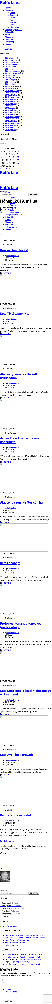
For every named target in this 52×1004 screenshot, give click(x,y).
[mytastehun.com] (8, 926)
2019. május (10, 106)
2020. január (10, 88)
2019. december (12, 90)
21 (4, 163)
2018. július (10, 127)
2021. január (10, 62)
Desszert (14, 15)
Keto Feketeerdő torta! (30, 957)
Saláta (12, 25)
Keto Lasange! (10, 563)
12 (18, 157)
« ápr (2, 169)
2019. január (10, 114)
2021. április (10, 58)
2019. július (10, 101)
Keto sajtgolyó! (11, 945)
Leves (12, 17)
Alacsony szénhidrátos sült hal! (22, 502)
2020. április (10, 82)
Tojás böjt (9, 32)
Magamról (9, 37)
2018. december (12, 117)
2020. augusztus (12, 73)
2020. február (11, 86)
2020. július (10, 75)
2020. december (12, 64)
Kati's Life (9, 2)
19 (18, 160)
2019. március (11, 110)
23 (10, 163)
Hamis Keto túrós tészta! (30, 964)
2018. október (11, 121)
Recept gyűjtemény (13, 29)
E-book (8, 34)
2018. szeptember (13, 123)
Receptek (9, 10)
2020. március (11, 84)
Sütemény (14, 27)
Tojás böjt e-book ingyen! (31, 954)
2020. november (12, 67)
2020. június (10, 77)
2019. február (11, 112)
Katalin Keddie (13, 256)
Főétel (12, 12)
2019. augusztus (12, 99)
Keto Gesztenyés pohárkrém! (17, 940)
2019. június (10, 103)
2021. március (11, 60)
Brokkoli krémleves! (14, 250)
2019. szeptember (13, 97)
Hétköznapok (11, 42)
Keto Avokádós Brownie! (17, 755)
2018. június (10, 130)
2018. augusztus (12, 125)
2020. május (10, 80)
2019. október (11, 95)
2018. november (12, 119)
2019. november (12, 93)
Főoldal (8, 8)
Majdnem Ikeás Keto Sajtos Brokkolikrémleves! (25, 938)
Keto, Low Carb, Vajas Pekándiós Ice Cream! (24, 935)
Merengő (9, 39)
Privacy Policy (11, 992)
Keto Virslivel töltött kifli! (16, 943)
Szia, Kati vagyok (7, 841)
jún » (8, 169)
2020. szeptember (13, 71)
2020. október (11, 69)
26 (18, 163)
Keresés (34, 194)
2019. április (10, 108)
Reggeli (13, 20)
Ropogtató (14, 22)
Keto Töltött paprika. (14, 314)
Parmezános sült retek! (16, 815)
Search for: (4, 191)
